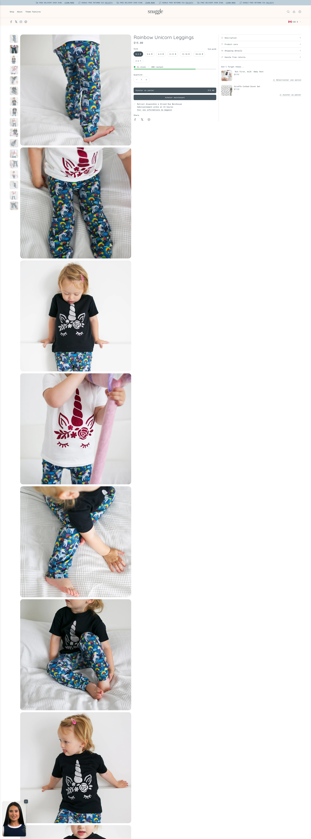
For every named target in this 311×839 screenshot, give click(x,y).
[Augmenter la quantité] (146, 80)
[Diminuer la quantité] (137, 80)
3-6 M (149, 54)
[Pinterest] (25, 21)
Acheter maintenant (175, 97)
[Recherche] (288, 12)
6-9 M (161, 54)
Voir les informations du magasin (154, 110)
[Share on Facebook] (135, 120)
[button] (14, 818)
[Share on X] (142, 120)
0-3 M (138, 54)
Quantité (138, 74)
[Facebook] (11, 21)
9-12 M (172, 54)
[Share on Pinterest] (149, 120)
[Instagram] (20, 21)
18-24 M (199, 54)
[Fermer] (26, 801)
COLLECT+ (108, 3)
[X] (16, 21)
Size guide (212, 49)
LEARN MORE (69, 3)
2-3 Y (138, 61)
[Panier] (294, 12)
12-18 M (186, 54)
